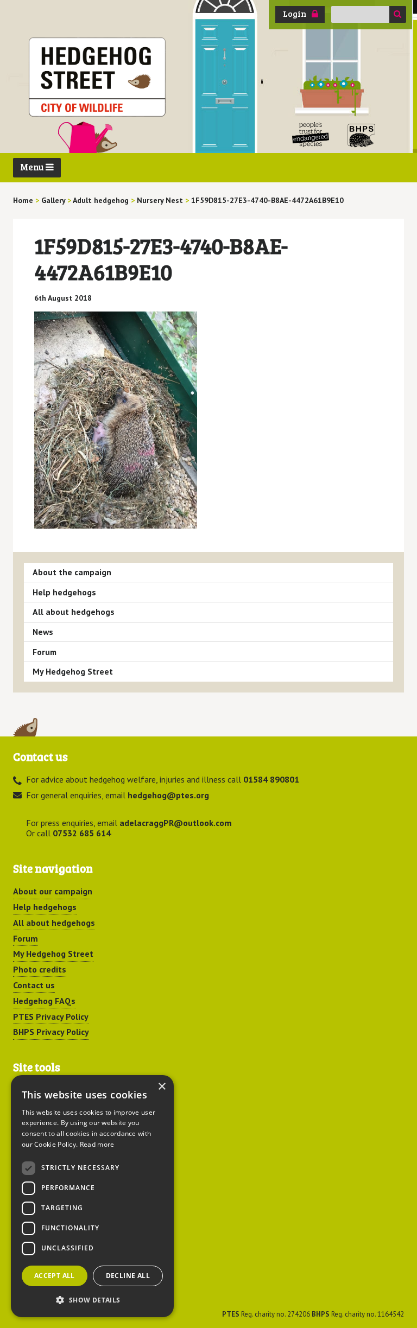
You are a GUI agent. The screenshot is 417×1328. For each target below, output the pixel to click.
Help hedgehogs (64, 592)
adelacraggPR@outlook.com (175, 822)
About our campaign (52, 891)
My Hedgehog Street (73, 671)
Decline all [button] (128, 1275)
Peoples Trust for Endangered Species (311, 135)
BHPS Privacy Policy (51, 1031)
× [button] (161, 1087)
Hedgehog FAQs (44, 1000)
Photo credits (39, 969)
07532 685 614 (82, 833)
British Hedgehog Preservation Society (362, 135)
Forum (44, 651)
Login (295, 13)
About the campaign (72, 572)
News (43, 631)
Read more (97, 1144)
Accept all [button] (54, 1275)
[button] (92, 1299)
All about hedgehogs (74, 611)
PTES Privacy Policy (51, 1016)
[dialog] (92, 1196)
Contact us (34, 985)
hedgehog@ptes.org (168, 795)
